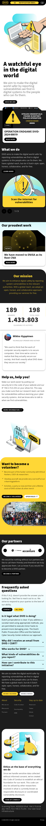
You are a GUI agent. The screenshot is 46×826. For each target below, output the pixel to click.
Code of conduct (19, 705)
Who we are (10, 102)
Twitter (31, 708)
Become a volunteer (12, 496)
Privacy (42, 820)
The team (4, 712)
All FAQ (19, 609)
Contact (7, 609)
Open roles (30, 496)
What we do (5, 708)
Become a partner (11, 574)
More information (11, 410)
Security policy (18, 709)
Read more (10, 139)
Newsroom (32, 705)
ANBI (15, 713)
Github (31, 712)
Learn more (8, 171)
